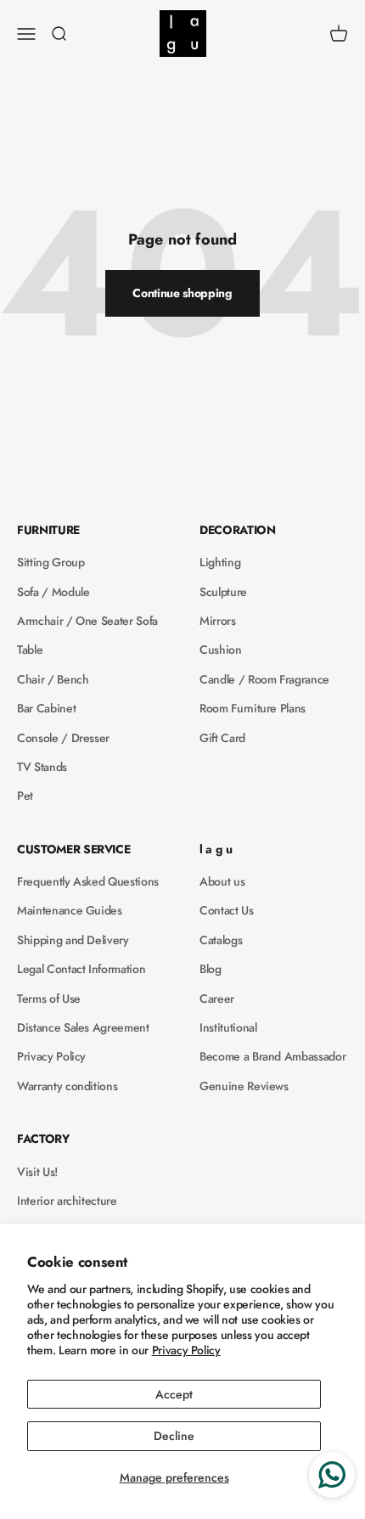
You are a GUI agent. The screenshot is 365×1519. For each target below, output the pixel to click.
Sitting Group (50, 562)
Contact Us (226, 910)
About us (221, 881)
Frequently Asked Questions (88, 881)
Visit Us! (37, 1171)
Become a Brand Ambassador (272, 1056)
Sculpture (223, 591)
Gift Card (222, 737)
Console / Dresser (63, 737)
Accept (174, 1394)
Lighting (219, 562)
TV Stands (42, 766)
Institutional (227, 1027)
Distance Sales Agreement (83, 1027)
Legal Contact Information (81, 968)
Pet (25, 795)
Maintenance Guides (69, 910)
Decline (174, 1435)
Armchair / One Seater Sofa (87, 620)
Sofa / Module (53, 591)
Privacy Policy (186, 1350)
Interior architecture (67, 1200)
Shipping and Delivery (73, 939)
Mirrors (217, 620)
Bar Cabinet (46, 708)
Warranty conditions (67, 1085)
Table (29, 649)
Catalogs (220, 939)
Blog (210, 968)
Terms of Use (49, 998)
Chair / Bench (52, 679)
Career (216, 998)
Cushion (220, 649)
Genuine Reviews (244, 1085)
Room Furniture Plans (252, 708)
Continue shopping (182, 292)
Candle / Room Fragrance (264, 679)
